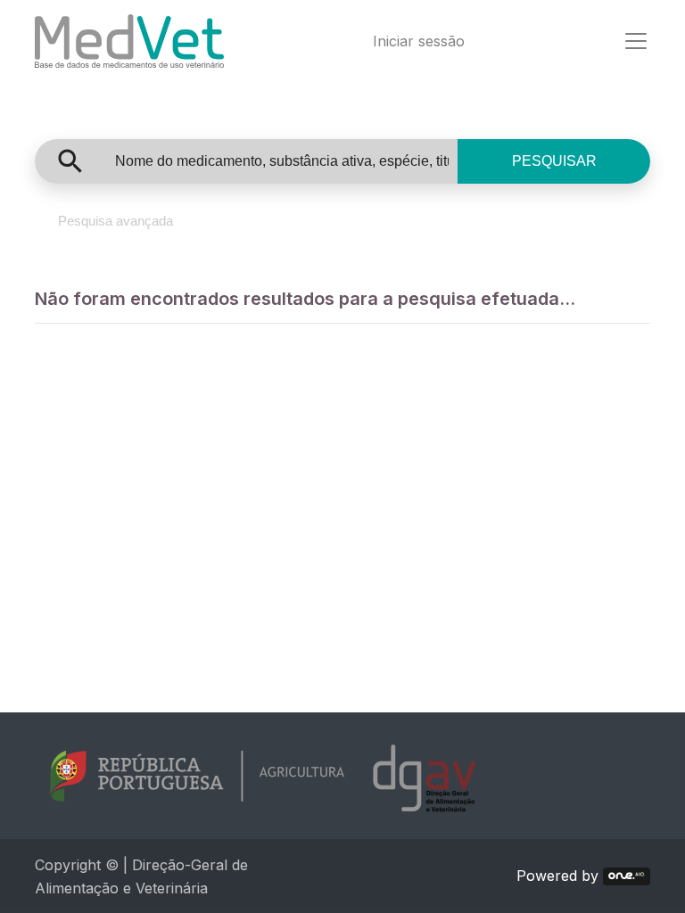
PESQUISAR (554, 161)
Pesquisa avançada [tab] (115, 220)
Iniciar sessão (419, 41)
